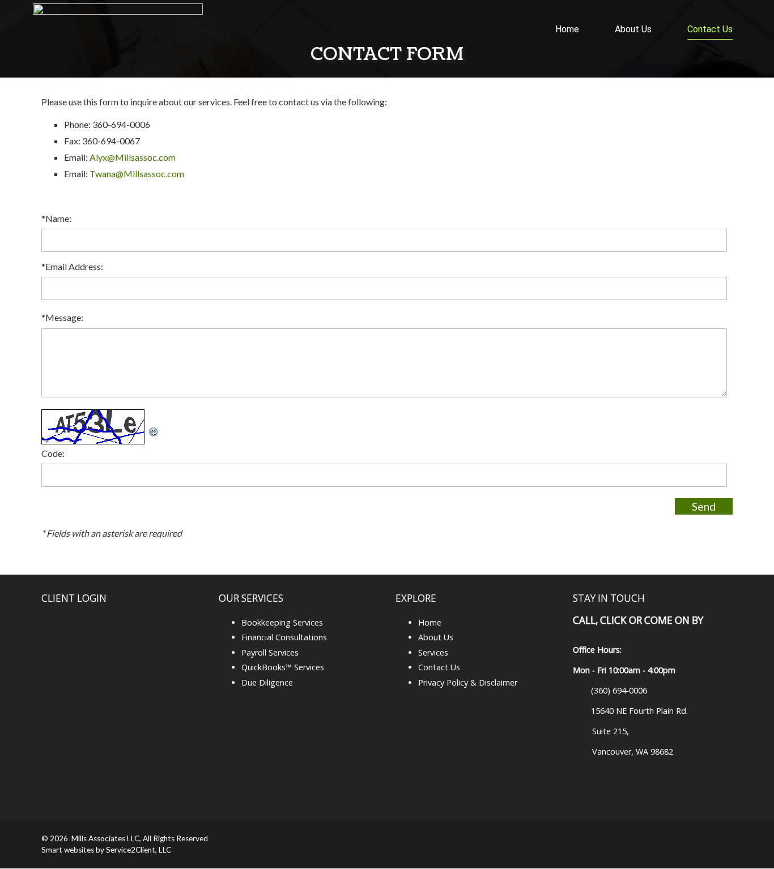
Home (567, 29)
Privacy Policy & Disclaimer (467, 682)
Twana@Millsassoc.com (137, 173)
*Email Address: (72, 266)
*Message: (62, 317)
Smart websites (67, 849)
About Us (633, 29)
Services (433, 652)
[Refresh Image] (153, 434)
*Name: (56, 218)
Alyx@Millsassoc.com (133, 157)
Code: (53, 453)
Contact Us (710, 29)
